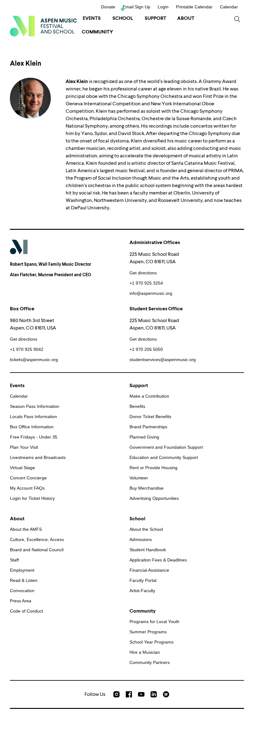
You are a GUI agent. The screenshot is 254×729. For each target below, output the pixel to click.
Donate (108, 6)
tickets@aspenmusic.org (34, 359)
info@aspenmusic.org (150, 293)
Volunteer (138, 477)
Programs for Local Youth (154, 621)
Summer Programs (148, 631)
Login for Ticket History (32, 498)
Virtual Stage (22, 467)
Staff (14, 559)
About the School (146, 529)
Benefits (137, 406)
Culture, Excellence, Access (37, 539)
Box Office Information (32, 426)
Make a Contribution (149, 396)
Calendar (229, 6)
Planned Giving (144, 436)
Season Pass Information (34, 406)
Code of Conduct (26, 611)
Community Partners (149, 662)
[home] (43, 26)
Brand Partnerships (148, 426)
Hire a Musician (144, 652)
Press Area (20, 600)
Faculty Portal (142, 580)
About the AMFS (26, 529)
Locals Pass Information (33, 416)
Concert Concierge (28, 477)
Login (163, 6)
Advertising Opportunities (154, 498)
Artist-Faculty (142, 590)
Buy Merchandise (146, 488)
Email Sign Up (136, 6)
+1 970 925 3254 (146, 283)
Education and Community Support (163, 457)
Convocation (22, 590)
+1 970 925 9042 (26, 349)
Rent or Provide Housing (153, 467)
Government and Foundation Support (166, 447)
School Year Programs (151, 642)
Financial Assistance (149, 570)
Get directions (143, 272)
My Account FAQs (27, 488)
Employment (22, 570)
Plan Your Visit (24, 447)
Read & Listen (23, 580)
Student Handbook (147, 549)
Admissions (140, 539)
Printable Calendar (194, 6)
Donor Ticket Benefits (150, 416)
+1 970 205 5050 (146, 349)
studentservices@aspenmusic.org (162, 359)
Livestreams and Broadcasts (38, 457)
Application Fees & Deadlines (158, 559)
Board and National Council (37, 549)
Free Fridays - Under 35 (33, 436)
